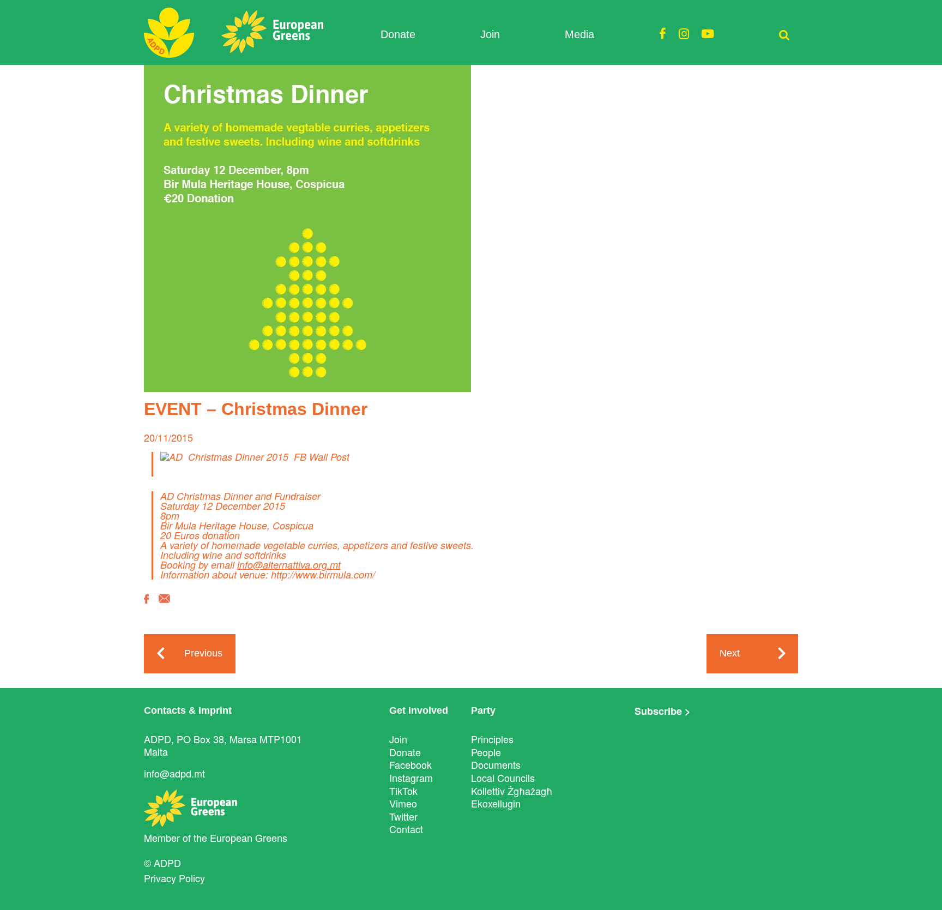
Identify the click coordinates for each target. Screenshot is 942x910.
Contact (406, 829)
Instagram (411, 777)
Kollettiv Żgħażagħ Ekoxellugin (511, 797)
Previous (203, 653)
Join (490, 34)
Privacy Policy (174, 878)
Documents (496, 764)
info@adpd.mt (174, 773)
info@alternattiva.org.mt (289, 564)
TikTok (403, 791)
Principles (492, 739)
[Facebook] (146, 606)
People (486, 752)
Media (579, 34)
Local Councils (503, 777)
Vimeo (403, 803)
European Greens (248, 837)
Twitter (403, 816)
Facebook (410, 764)
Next (730, 653)
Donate (398, 34)
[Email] (164, 606)
